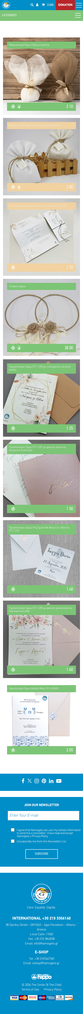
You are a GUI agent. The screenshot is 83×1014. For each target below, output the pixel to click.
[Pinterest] (44, 781)
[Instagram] (36, 781)
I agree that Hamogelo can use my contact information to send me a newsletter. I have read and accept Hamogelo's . (48, 833)
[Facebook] (23, 781)
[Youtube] (59, 781)
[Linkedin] (51, 781)
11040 (49, 934)
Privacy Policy (40, 836)
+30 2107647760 (44, 959)
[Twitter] (29, 781)
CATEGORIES (9, 15)
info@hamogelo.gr (46, 943)
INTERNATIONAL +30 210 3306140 (41, 919)
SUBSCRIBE (41, 854)
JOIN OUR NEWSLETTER (41, 805)
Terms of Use (30, 989)
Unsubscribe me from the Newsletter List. (41, 841)
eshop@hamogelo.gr (46, 963)
